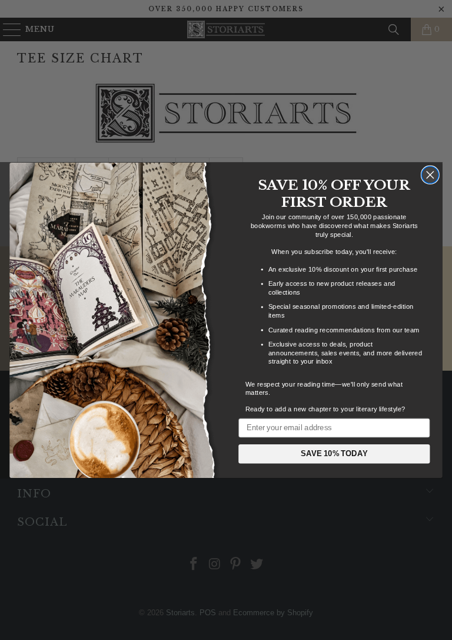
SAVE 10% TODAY (334, 453)
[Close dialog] (430, 174)
